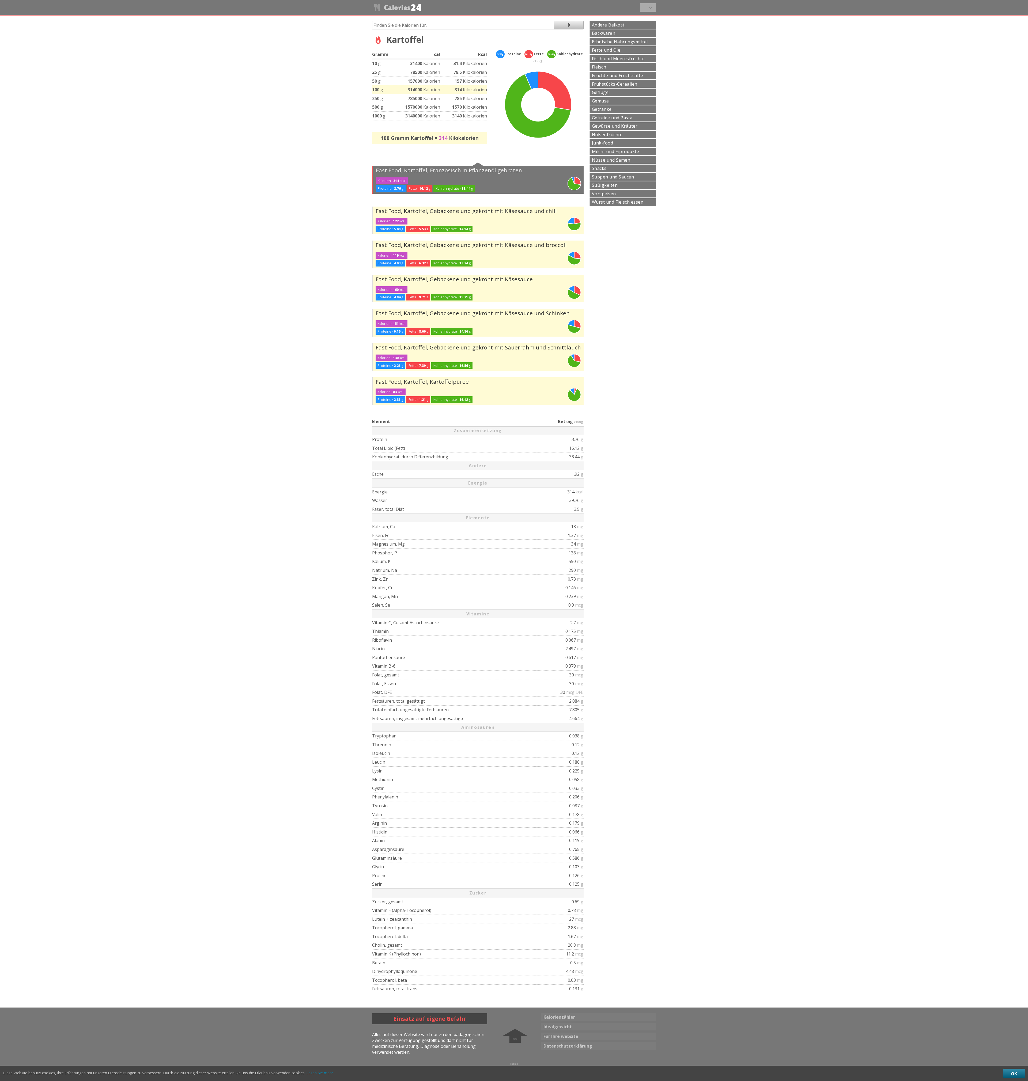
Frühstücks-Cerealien (614, 84)
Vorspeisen (604, 194)
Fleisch (599, 67)
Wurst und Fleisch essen (617, 202)
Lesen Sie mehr (320, 1073)
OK (1014, 1073)
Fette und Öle (606, 50)
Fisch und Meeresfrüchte (618, 59)
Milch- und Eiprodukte (615, 151)
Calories (402, 7)
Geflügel (601, 92)
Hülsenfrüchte (607, 135)
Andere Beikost (608, 25)
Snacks (599, 168)
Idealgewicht (557, 1027)
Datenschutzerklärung (567, 1046)
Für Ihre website (560, 1036)
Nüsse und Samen (611, 160)
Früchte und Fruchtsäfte (617, 75)
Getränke (602, 109)
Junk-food (602, 143)
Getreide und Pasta (612, 118)
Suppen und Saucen (613, 177)
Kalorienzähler (559, 1017)
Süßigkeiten (605, 185)
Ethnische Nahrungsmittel (620, 42)
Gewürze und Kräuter (614, 126)
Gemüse (600, 101)
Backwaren (603, 33)
